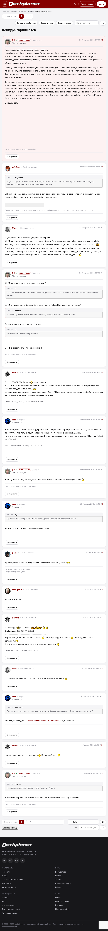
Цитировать (12, 157)
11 (102, 617)
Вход (101, 4)
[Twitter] (22, 860)
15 (102, 773)
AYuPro (16, 167)
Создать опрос (64, 23)
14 (102, 745)
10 (102, 589)
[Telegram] (10, 860)
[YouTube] (16, 860)
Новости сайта (62, 901)
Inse (14, 419)
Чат (3, 901)
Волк (14, 553)
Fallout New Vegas (63, 883)
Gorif (14, 228)
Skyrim (58, 879)
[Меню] (4, 4)
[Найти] (75, 4)
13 (102, 696)
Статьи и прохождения (12, 879)
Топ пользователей (11, 909)
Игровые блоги (9, 887)
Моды (4, 876)
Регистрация (87, 4)
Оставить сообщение (26, 23)
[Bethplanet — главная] (25, 4)
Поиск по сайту (62, 909)
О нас (57, 897)
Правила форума (9, 913)
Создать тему (47, 23)
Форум (5, 897)
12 (102, 668)
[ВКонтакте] (4, 860)
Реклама (59, 905)
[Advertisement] (54, 125)
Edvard (15, 372)
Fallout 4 (59, 876)
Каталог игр (60, 872)
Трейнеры (6, 883)
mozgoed (17, 589)
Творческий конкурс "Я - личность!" (44, 720)
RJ (13, 40)
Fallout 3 (59, 887)
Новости (6, 872)
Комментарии (8, 905)
